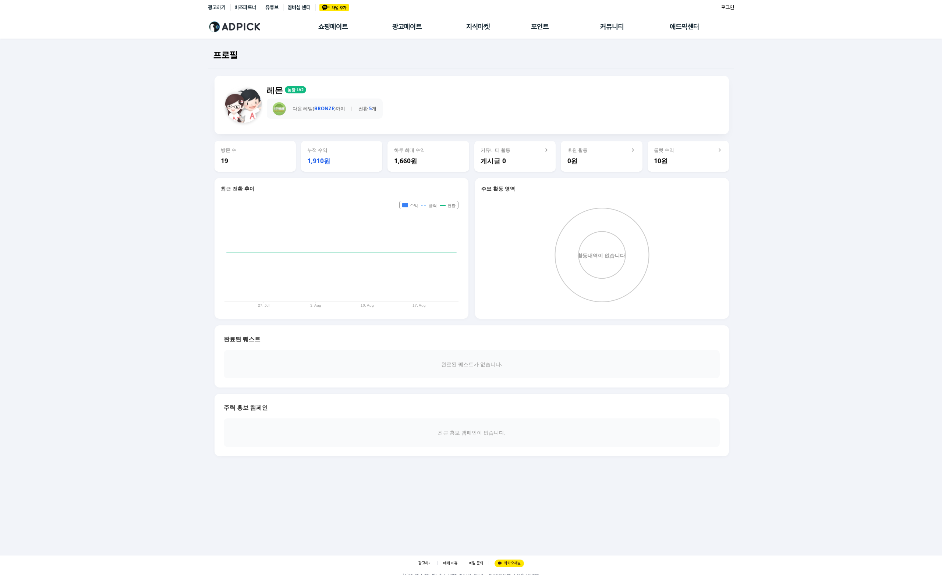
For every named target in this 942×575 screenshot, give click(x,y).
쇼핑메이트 (333, 26)
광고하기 (217, 7)
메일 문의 (476, 563)
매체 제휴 (450, 563)
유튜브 (272, 7)
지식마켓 (478, 26)
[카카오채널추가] (334, 7)
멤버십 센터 (299, 7)
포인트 (540, 26)
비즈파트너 (245, 7)
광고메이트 (407, 26)
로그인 (727, 7)
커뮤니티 (612, 26)
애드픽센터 (684, 26)
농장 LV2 (295, 89)
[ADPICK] (263, 26)
